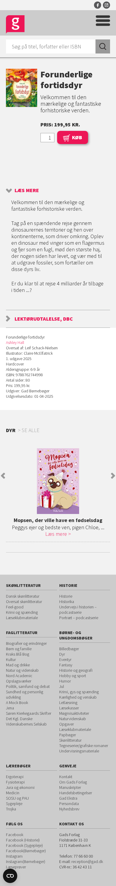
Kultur (11, 659)
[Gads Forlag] (15, 24)
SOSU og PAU (17, 798)
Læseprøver (16, 867)
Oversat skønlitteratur (24, 601)
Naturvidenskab (72, 718)
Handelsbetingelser (75, 792)
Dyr (62, 654)
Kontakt (65, 776)
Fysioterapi (15, 782)
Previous (3, 476)
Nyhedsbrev (69, 809)
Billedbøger (69, 648)
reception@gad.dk (87, 861)
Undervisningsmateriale (79, 751)
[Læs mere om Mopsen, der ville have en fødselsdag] (58, 481)
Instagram (106, 5)
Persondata (69, 803)
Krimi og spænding (22, 612)
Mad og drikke (18, 665)
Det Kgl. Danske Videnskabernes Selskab (26, 721)
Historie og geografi (76, 670)
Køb (77, 137)
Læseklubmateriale (22, 617)
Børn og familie (19, 648)
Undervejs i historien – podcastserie (78, 609)
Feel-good (14, 607)
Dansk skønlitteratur (22, 596)
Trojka (11, 809)
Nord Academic (19, 675)
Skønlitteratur (70, 740)
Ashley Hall (15, 342)
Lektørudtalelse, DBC (44, 318)
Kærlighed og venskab (78, 697)
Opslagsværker (18, 681)
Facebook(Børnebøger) (26, 850)
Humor (65, 681)
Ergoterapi (14, 776)
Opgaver (66, 724)
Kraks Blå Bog (17, 654)
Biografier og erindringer (26, 643)
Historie (65, 596)
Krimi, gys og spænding (79, 691)
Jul (61, 686)
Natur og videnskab (22, 670)
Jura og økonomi (20, 787)
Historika (66, 601)
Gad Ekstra (68, 798)
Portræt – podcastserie (78, 617)
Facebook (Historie (22, 840)
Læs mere (27, 190)
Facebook (97, 5)
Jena (10, 708)
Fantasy (65, 665)
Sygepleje (14, 803)
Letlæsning (68, 702)
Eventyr (65, 659)
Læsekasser (69, 708)
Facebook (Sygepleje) (24, 845)
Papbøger (67, 734)
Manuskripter (70, 787)
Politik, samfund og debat (28, 686)
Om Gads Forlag (73, 782)
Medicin (12, 792)
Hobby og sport (72, 675)
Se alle (31, 430)
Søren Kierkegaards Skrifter (28, 713)
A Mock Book (17, 702)
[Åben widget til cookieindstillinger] (10, 876)
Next (113, 476)
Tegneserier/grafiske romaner (83, 745)
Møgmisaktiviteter (74, 713)
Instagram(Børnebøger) (25, 861)
